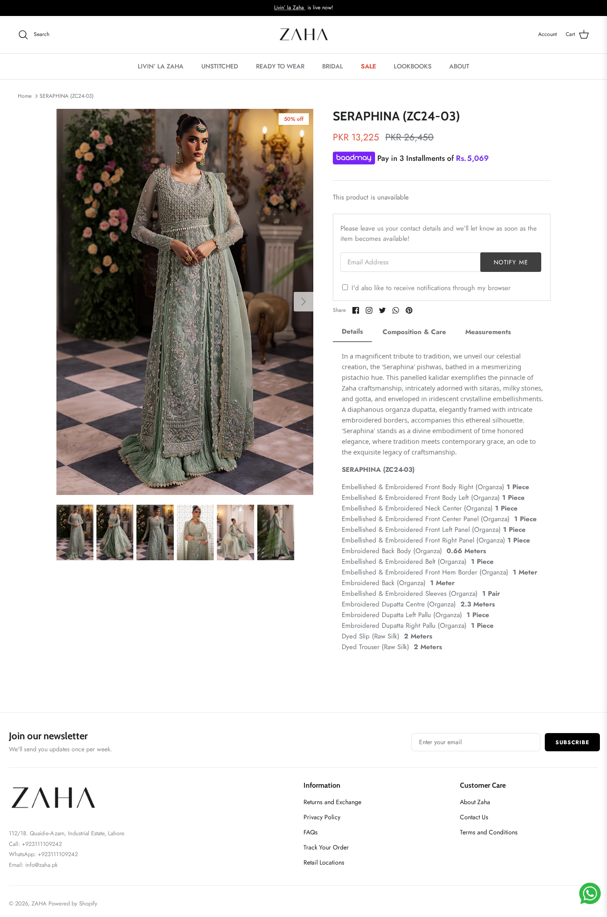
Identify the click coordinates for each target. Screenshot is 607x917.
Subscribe (572, 742)
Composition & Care (414, 332)
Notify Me (511, 262)
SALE (368, 66)
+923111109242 (58, 854)
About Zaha (475, 801)
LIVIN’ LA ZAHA (161, 66)
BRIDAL (332, 66)
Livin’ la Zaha (290, 8)
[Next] (303, 301)
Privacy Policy (322, 817)
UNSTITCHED (219, 66)
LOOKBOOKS (412, 66)
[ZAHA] (303, 34)
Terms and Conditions (489, 832)
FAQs (311, 832)
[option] (185, 302)
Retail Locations (324, 862)
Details (352, 331)
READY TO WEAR (280, 66)
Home (25, 96)
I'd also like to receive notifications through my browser (431, 288)
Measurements (488, 332)
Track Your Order (326, 847)
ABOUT (459, 66)
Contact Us (474, 817)
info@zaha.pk (41, 865)
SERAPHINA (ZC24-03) (67, 96)
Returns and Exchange (332, 801)
